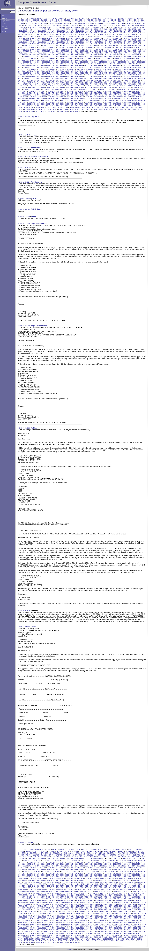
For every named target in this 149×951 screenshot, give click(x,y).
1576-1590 (122, 29)
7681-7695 (61, 86)
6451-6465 (42, 75)
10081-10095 (74, 108)
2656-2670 (46, 40)
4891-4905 (69, 60)
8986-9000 (128, 97)
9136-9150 (98, 98)
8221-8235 (23, 91)
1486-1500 (65, 29)
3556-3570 (109, 47)
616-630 (71, 22)
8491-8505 (69, 93)
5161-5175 (112, 62)
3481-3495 (61, 47)
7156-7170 (108, 80)
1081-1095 (65, 25)
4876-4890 (60, 60)
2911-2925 (80, 42)
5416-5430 (22, 66)
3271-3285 (55, 45)
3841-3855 (36, 51)
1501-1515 (75, 29)
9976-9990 (122, 106)
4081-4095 (61, 53)
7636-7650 (32, 86)
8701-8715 (75, 95)
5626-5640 (27, 67)
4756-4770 (109, 58)
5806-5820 (141, 67)
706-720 (118, 22)
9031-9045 (31, 98)
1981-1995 (126, 33)
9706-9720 (79, 104)
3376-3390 (122, 45)
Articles (4, 18)
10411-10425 (74, 111)
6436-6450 (32, 75)
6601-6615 (137, 75)
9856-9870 (46, 106)
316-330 (44, 20)
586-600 (56, 22)
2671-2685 (55, 40)
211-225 (116, 18)
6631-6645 (31, 77)
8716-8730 (84, 95)
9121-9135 (88, 98)
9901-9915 (75, 106)
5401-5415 (137, 64)
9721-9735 (88, 104)
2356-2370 (109, 36)
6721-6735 (88, 77)
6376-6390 (122, 73)
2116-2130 (84, 35)
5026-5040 (27, 62)
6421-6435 (23, 75)
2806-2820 (141, 40)
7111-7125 (80, 80)
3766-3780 (117, 49)
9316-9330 (84, 100)
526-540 (25, 22)
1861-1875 (50, 33)
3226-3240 (27, 45)
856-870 (67, 24)
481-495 (129, 20)
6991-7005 (132, 78)
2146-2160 (103, 35)
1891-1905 (69, 33)
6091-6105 (69, 71)
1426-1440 (27, 29)
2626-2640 (27, 40)
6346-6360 (103, 73)
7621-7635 (23, 86)
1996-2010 (136, 33)
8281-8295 (61, 91)
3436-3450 (32, 47)
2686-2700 (65, 40)
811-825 (44, 24)
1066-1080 (55, 25)
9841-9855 (36, 106)
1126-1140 (93, 25)
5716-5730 (84, 67)
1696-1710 (70, 31)
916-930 (98, 24)
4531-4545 (94, 56)
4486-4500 (65, 56)
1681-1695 (61, 31)
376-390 (75, 20)
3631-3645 (31, 49)
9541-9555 (99, 102)
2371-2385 (118, 36)
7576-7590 (122, 84)
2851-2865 (42, 42)
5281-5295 (61, 64)
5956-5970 (109, 69)
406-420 (90, 20)
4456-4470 (46, 56)
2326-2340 (89, 36)
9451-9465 (42, 102)
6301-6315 (75, 73)
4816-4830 (22, 60)
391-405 (82, 20)
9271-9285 (55, 100)
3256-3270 (46, 45)
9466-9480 (51, 102)
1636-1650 (32, 31)
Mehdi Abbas (36, 147)
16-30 (25, 18)
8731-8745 (94, 95)
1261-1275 (50, 27)
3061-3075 (50, 44)
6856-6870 (46, 78)
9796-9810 (136, 104)
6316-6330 (84, 73)
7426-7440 (27, 84)
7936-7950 (98, 87)
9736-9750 (98, 104)
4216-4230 (22, 55)
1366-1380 (116, 27)
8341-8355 (99, 91)
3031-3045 (31, 44)
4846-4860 (41, 60)
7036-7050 (32, 80)
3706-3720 (79, 49)
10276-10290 (97, 109)
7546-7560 (103, 84)
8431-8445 (31, 93)
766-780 (21, 24)
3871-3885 (55, 51)
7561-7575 (113, 84)
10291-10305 (108, 109)
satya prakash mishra (39, 223)
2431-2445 (31, 38)
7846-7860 (41, 87)
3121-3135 (88, 44)
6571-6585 (118, 75)
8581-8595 (126, 93)
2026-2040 (27, 35)
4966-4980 (117, 60)
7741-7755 (99, 86)
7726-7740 (89, 86)
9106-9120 (79, 98)
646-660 (87, 22)
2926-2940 (89, 42)
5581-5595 (126, 66)
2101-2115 (74, 35)
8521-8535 (88, 93)
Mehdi (33, 216)
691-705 (110, 22)
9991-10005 (132, 106)
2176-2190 (122, 35)
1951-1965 (107, 33)
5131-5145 (93, 62)
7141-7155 (99, 80)
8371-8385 (118, 91)
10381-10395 (51, 111)
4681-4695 (61, 58)
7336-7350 (98, 82)
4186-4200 (127, 53)
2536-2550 (98, 38)
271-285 (21, 20)
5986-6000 (128, 69)
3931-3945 (94, 51)
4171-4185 (118, 53)
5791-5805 (132, 67)
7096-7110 (70, 80)
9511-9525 (80, 102)
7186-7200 (127, 80)
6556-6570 (109, 75)
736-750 (133, 22)
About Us (5, 28)
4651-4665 (42, 58)
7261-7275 (50, 82)
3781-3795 (126, 49)
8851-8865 (42, 97)
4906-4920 (79, 60)
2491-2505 (69, 38)
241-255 (131, 18)
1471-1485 (55, 29)
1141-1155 (102, 25)
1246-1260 (41, 27)
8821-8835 (23, 97)
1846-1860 (41, 33)
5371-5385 (118, 64)
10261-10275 (85, 109)
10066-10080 (63, 108)
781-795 (28, 24)
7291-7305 (69, 82)
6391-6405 (132, 73)
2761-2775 (113, 40)
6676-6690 (60, 77)
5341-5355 (99, 64)
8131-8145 (93, 89)
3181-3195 (126, 44)
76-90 (48, 18)
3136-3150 (98, 44)
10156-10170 (131, 108)
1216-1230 (22, 27)
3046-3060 (41, 44)
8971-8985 (118, 97)
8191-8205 (132, 89)
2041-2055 (36, 35)
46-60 (36, 18)
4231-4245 (31, 55)
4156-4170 (108, 53)
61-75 (42, 18)
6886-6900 (65, 78)
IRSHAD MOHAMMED (39, 156)
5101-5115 (74, 62)
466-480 (121, 20)
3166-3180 (117, 44)
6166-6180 (117, 71)
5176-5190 (122, 62)
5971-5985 (118, 69)
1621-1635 (23, 31)
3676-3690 (60, 49)
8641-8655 (36, 95)
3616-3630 (22, 49)
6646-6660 (41, 77)
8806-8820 (141, 95)
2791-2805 (132, 40)
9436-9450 (32, 102)
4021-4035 (23, 53)
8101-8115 (74, 89)
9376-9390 (122, 100)
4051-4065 (42, 53)
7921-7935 (88, 87)
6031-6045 (31, 71)
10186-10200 (29, 109)
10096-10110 (85, 108)
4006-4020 (141, 51)
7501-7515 (75, 84)
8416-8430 (22, 93)
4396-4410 (136, 55)
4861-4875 (50, 60)
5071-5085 (55, 62)
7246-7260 (41, 82)
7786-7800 (128, 86)
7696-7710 (70, 86)
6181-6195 (126, 71)
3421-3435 (23, 47)
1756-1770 (109, 31)
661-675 (95, 22)
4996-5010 (136, 60)
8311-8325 (80, 91)
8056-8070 (46, 89)
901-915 (90, 24)
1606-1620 (141, 29)
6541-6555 (99, 75)
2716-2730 (84, 40)
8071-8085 (55, 89)
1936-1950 (98, 33)
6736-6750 (98, 77)
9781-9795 (126, 104)
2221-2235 (23, 36)
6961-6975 (113, 78)
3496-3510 (70, 47)
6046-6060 (41, 71)
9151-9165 (107, 98)
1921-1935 (88, 33)
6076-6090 (60, 71)
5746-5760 (103, 67)
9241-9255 (36, 100)
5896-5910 (70, 69)
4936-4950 (98, 60)
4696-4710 (70, 58)
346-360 (59, 20)
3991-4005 (132, 51)
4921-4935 (88, 60)
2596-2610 (136, 38)
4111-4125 (80, 53)
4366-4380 (117, 55)
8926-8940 (89, 97)
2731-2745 (94, 40)
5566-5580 (117, 66)
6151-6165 (107, 71)
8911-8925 (80, 97)
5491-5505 (69, 66)
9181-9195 (126, 98)
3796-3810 (136, 49)
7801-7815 (137, 86)
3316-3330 (84, 45)
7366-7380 (117, 82)
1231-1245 (31, 27)
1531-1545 (94, 29)
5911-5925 (80, 69)
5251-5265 (42, 64)
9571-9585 (118, 102)
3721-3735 (88, 49)
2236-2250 (32, 36)
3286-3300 (65, 45)
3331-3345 (94, 45)
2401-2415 (137, 36)
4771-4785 (118, 58)
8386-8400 (128, 91)
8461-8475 (50, 93)
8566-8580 (117, 93)
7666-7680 (51, 86)
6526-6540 (89, 75)
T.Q (32, 842)
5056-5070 (46, 62)
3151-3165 (107, 44)
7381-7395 (126, 82)
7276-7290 (60, 82)
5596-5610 (136, 66)
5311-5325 (80, 64)
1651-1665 (42, 31)
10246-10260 (74, 109)
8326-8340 (89, 91)
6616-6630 (22, 77)
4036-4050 (32, 53)
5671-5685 (55, 67)
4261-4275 (50, 55)
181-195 (100, 18)
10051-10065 (51, 108)
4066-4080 (51, 53)
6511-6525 (80, 75)
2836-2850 (32, 42)
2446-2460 (41, 38)
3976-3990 (122, 51)
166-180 (93, 18)
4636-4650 (32, 58)
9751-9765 (107, 104)
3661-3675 (50, 49)
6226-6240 (27, 73)
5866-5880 (51, 69)
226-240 (123, 18)
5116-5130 (84, 62)
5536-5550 (98, 66)
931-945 (105, 24)
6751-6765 (107, 77)
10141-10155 (119, 108)
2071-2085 (55, 35)
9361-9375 (113, 100)
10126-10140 (108, 108)
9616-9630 (22, 104)
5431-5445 (31, 66)
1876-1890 (60, 33)
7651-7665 (42, 86)
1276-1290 (60, 27)
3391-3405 (132, 45)
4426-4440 (27, 56)
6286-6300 (65, 73)
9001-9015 (137, 97)
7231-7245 (31, 82)
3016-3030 (22, 44)
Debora (34, 627)
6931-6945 (94, 78)
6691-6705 (69, 77)
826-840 (51, 24)
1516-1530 (84, 29)
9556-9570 (109, 102)
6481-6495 (61, 75)
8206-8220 (141, 89)
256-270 (139, 18)
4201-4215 (137, 53)
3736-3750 (98, 49)
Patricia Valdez (36, 182)
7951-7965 (107, 87)
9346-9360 (103, 100)
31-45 (31, 18)
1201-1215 (140, 25)
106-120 (62, 18)
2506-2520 (79, 38)
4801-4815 (137, 58)
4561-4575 (113, 56)
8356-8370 (109, 91)
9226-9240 (27, 100)
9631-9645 (31, 104)
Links (4, 23)
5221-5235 (23, 64)
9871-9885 (55, 106)
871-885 (75, 24)
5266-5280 (51, 64)
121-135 (70, 18)
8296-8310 (70, 91)
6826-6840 (27, 78)
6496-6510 (70, 75)
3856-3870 (46, 51)
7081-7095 (61, 80)
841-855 (59, 24)
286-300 (28, 20)
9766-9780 (117, 104)
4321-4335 (88, 55)
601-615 (64, 22)
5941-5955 (99, 69)
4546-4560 (103, 56)
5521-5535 (88, 66)
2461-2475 (50, 38)
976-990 (128, 24)
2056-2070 (46, 35)
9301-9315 (75, 100)
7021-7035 (23, 80)
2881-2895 (61, 42)
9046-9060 (41, 98)
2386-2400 (128, 36)
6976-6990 (122, 78)
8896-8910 (70, 97)
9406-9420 (141, 100)
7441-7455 (36, 84)
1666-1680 (51, 31)
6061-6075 (50, 71)
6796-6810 (136, 77)
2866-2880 (51, 42)
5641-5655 (36, 67)
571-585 (48, 22)
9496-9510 (70, 102)
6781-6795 (126, 77)
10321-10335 (131, 109)
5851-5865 (42, 69)
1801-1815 (137, 31)
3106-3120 (79, 44)
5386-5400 (128, 64)
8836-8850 (32, 97)
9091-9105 (69, 98)
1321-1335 (88, 27)
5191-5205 (132, 62)
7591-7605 (132, 84)
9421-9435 (23, 102)
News (3, 15)
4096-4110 (70, 53)
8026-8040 (27, 89)
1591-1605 (132, 29)
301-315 (36, 20)
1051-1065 (46, 25)
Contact (4, 31)
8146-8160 (103, 89)
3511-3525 (80, 47)
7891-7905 (69, 87)
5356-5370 (109, 64)
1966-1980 (117, 33)
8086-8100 (65, 89)
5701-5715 (75, 67)
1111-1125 (83, 25)
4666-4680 (51, 58)
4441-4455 (36, 56)
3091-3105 (69, 44)
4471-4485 (55, 56)
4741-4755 (99, 58)
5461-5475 (50, 66)
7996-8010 (136, 87)
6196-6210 (136, 71)
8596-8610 (136, 93)
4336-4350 (98, 55)
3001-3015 (137, 42)
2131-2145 (93, 35)
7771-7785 (118, 86)
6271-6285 (55, 73)
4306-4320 (79, 55)
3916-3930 (84, 51)
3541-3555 (99, 47)
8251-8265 (42, 91)
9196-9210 (136, 98)
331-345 (52, 20)
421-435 (98, 20)
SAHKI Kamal (36, 209)
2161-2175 (112, 35)
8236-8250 (32, 91)
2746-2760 (103, 40)
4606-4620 (141, 56)
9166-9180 (117, 98)
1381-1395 (126, 27)
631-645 (79, 22)
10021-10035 (29, 108)
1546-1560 (103, 29)
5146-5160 (103, 62)
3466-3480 (51, 47)
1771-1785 (118, 31)
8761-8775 (113, 95)
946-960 (113, 24)
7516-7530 (84, 84)
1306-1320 (79, 27)
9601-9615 (137, 102)
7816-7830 (22, 87)
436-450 (105, 20)
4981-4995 (126, 60)
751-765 (141, 22)
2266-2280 (51, 36)
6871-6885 (55, 78)
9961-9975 (113, 106)
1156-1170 (111, 25)
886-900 (82, 24)
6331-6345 (94, 73)
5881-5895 (61, 69)
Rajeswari (35, 117)
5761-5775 (113, 67)
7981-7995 (126, 87)
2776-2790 (122, 40)
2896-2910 (70, 42)
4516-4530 (84, 56)
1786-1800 (128, 31)
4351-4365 (107, 55)
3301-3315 (75, 45)
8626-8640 (27, 95)
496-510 (136, 20)
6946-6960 (103, 78)
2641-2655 (36, 40)
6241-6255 (36, 73)
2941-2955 (99, 42)
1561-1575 (113, 29)
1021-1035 (27, 25)
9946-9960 (103, 106)
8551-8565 (107, 93)
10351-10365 (29, 111)
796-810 (36, 24)
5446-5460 (41, 66)
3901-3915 (75, 51)
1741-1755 (99, 31)
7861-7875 (50, 87)
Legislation (6, 21)
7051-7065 (42, 80)
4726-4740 (89, 58)
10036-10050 (40, 108)
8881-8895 (61, 97)
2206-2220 (141, 35)
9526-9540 (89, 102)
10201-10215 (40, 109)
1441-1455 (36, 29)
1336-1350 (98, 27)
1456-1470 (46, 29)
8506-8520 (79, 93)
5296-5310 (70, 64)
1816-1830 (22, 33)
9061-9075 (50, 98)
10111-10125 (96, 108)
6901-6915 (75, 78)
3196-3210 (136, 44)
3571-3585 (118, 47)
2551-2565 (107, 38)
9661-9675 (50, 104)
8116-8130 (84, 89)
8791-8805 (132, 95)
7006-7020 (141, 78)
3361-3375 (113, 45)
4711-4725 (80, 58)
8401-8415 (137, 91)
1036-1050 (36, 25)
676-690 (102, 22)
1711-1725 (80, 31)
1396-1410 (135, 27)
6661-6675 (50, 77)
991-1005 (136, 24)
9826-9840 (27, 106)
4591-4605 (132, 56)
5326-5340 (89, 64)
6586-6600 (128, 75)
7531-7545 (94, 84)
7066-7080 (51, 80)
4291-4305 (69, 55)
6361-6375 (113, 73)
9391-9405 (132, 100)
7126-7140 (89, 80)
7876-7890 (60, 87)
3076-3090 (60, 44)
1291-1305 (69, 27)
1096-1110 (74, 25)
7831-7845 (31, 87)
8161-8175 (112, 89)
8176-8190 (122, 89)
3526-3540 (89, 47)
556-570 (41, 22)
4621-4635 (23, 58)
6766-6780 (117, 77)
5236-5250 (32, 64)
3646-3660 (41, 49)
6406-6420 (141, 73)
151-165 (85, 18)
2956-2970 (109, 42)
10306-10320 (119, 109)
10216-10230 (51, 109)
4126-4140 (89, 53)
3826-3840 (27, 51)
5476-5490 (60, 66)
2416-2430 (22, 38)
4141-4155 (99, 53)
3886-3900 (65, 51)
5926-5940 (89, 69)
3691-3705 (69, 49)
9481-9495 (61, 102)
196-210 (108, 18)
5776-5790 (122, 67)
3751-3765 (107, 49)
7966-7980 (117, 87)
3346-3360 (103, 45)
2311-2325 (80, 36)
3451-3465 (42, 47)
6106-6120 (79, 71)
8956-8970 (109, 97)
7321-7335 (88, 82)
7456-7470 (46, 84)
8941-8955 (99, 97)
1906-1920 (79, 33)
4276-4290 (60, 55)
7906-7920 (79, 87)
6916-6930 (84, 78)
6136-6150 (98, 71)
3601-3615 (137, 47)
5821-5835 (23, 69)
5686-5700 (65, 67)
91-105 (54, 18)
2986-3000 (128, 42)
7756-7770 (109, 86)
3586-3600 (128, 47)
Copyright (69, 949)
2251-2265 (42, 36)
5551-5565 (107, 66)
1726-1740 (89, 31)
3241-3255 (36, 45)
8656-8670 (46, 95)
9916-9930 (84, 106)
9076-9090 (60, 98)
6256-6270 (46, 73)
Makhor (34, 428)
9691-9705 (69, 104)
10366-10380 (40, 111)
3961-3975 (113, 51)
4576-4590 (122, 56)
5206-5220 (141, 62)
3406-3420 (141, 45)
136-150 (77, 18)
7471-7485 (55, 84)
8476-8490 (60, 93)
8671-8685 (55, 95)
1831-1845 (31, 33)
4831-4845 (31, 60)
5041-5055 (36, 62)
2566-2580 (117, 38)
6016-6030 (22, 71)
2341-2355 (99, 36)
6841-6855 (36, 78)
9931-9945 (94, 106)
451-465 (113, 20)
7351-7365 (107, 82)
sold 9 (33, 198)
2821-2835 (23, 42)
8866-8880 (51, 97)
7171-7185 (118, 80)
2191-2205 (132, 35)
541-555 (33, 22)
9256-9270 (46, 100)
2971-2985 (118, 42)
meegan (34, 135)
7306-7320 (79, 82)
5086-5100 (65, 62)
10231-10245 (63, 109)
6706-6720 (79, 77)
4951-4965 (107, 60)
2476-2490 (60, 38)
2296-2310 (70, 36)
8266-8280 (51, 91)
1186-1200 (130, 25)
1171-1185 (121, 25)
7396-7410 (136, 82)
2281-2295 (61, 36)
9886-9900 (65, 106)
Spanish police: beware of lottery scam (55, 10)
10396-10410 (63, 111)
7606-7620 (141, 84)
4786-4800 (128, 58)
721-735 (125, 22)
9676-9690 (60, 104)
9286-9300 (65, 100)
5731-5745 (94, 67)
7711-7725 (80, 86)
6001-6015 (137, 69)
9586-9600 (128, 102)
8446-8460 (41, 93)
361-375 (67, 20)
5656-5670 (46, 67)
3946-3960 (103, 51)
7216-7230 (22, 82)
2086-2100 (65, 35)
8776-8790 (122, 95)
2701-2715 (75, 40)
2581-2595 (126, 38)
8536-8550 (98, 93)
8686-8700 (65, 95)
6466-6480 (51, 75)
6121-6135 (88, 71)
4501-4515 (75, 56)
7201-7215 (137, 80)
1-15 (19, 18)
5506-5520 (79, 66)
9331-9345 (94, 100)
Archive (4, 26)
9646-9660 (41, 104)
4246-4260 (41, 55)
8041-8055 (36, 89)
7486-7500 (65, 84)
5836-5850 (32, 69)
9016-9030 (22, 98)
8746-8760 (103, 95)
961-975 (121, 24)
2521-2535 (88, 38)
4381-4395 (126, 55)
